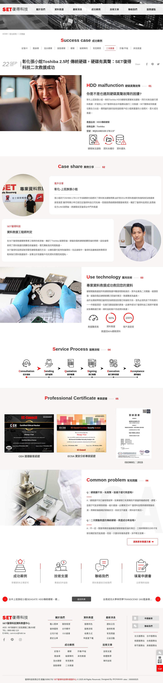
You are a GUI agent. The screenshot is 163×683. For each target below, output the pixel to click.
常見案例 (97, 48)
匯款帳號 (66, 624)
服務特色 (88, 624)
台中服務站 (152, 636)
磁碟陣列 (84, 48)
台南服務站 (152, 641)
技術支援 (107, 651)
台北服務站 (139, 636)
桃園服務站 (139, 641)
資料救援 (59, 9)
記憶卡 (25, 48)
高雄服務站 (152, 645)
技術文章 (114, 9)
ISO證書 (66, 633)
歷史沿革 (54, 638)
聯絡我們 (132, 9)
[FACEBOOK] (147, 64)
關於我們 (40, 9)
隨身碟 (36, 48)
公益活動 (111, 638)
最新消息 (77, 9)
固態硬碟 (61, 48)
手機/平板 (123, 48)
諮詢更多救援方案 (142, 542)
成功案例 (96, 9)
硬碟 (73, 48)
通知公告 (111, 624)
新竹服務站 (139, 645)
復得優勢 (54, 629)
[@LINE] (152, 64)
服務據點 (151, 9)
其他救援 (137, 48)
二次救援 (110, 48)
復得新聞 (111, 629)
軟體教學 (107, 656)
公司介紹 (54, 633)
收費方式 (88, 633)
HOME (5, 34)
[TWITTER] (158, 64)
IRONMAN (118, 679)
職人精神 (54, 624)
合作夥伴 (66, 629)
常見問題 (111, 633)
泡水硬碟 (48, 48)
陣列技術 (107, 661)
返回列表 (81, 599)
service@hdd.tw (18, 633)
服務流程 (88, 629)
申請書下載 (88, 638)
